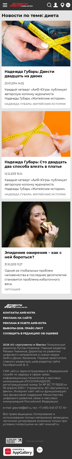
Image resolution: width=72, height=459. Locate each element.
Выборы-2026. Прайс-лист (23, 328)
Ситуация (12, 289)
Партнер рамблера (35, 441)
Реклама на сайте (17, 318)
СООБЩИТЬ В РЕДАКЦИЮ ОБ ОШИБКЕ (30, 333)
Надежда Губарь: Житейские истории (35, 104)
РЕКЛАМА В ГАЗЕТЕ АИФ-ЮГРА (24, 323)
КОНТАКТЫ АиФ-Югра (19, 312)
